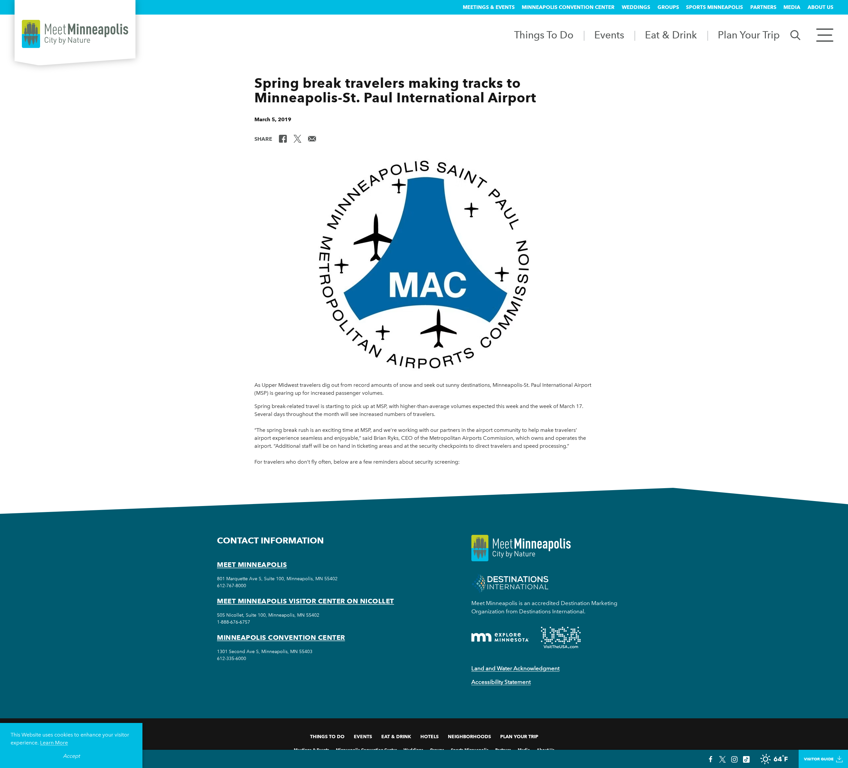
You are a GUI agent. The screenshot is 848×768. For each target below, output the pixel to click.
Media (791, 7)
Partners (763, 7)
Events (609, 35)
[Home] (75, 34)
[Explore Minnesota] (500, 637)
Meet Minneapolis (252, 565)
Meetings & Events (489, 7)
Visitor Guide (818, 758)
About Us (820, 7)
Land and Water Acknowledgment (515, 668)
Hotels (429, 736)
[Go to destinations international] (510, 583)
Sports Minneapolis (714, 7)
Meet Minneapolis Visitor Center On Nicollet (305, 601)
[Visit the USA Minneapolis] (561, 637)
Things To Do (543, 35)
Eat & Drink (671, 35)
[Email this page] (312, 138)
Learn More (54, 743)
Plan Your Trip (749, 35)
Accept (71, 756)
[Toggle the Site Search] (795, 34)
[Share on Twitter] (297, 138)
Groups (668, 7)
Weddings (636, 7)
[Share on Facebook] (283, 138)
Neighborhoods (469, 736)
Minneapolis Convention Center (568, 7)
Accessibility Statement (501, 682)
